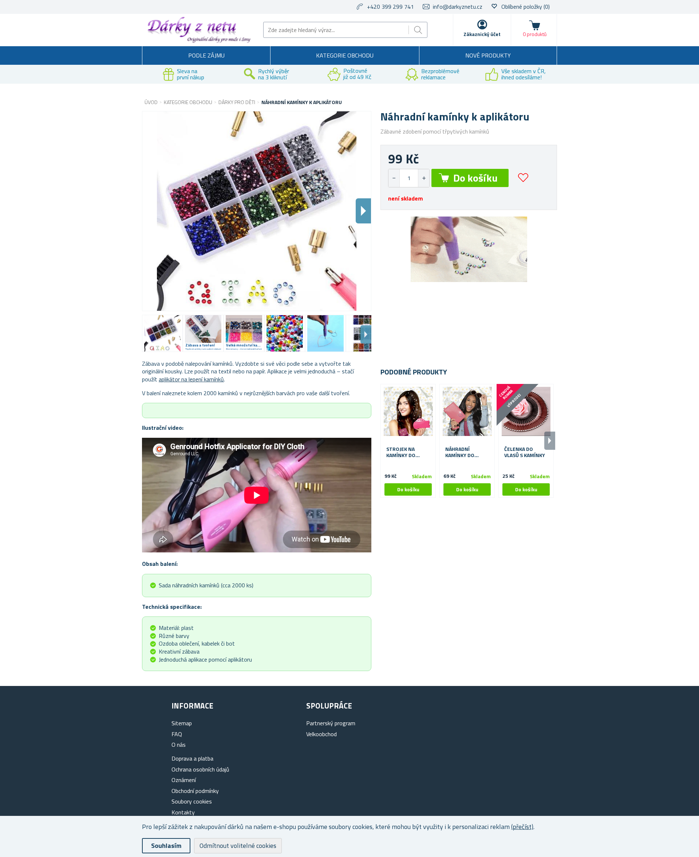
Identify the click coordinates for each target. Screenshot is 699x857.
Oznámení (183, 779)
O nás (178, 744)
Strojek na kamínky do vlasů (400, 452)
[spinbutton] (408, 178)
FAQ (176, 734)
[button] (423, 178)
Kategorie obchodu (345, 55)
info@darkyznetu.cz (457, 6)
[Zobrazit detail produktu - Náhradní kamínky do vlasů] (467, 411)
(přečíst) (522, 827)
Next (365, 334)
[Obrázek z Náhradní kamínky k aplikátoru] (162, 333)
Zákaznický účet (482, 34)
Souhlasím (166, 845)
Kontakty (183, 812)
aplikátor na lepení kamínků (191, 379)
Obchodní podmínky (195, 790)
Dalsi (363, 210)
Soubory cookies (191, 801)
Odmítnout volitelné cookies (238, 845)
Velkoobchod (321, 734)
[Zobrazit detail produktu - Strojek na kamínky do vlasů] (408, 411)
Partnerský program (330, 723)
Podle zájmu (206, 55)
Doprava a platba (192, 758)
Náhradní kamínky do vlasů (459, 452)
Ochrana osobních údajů (200, 769)
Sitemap (181, 723)
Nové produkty (488, 55)
